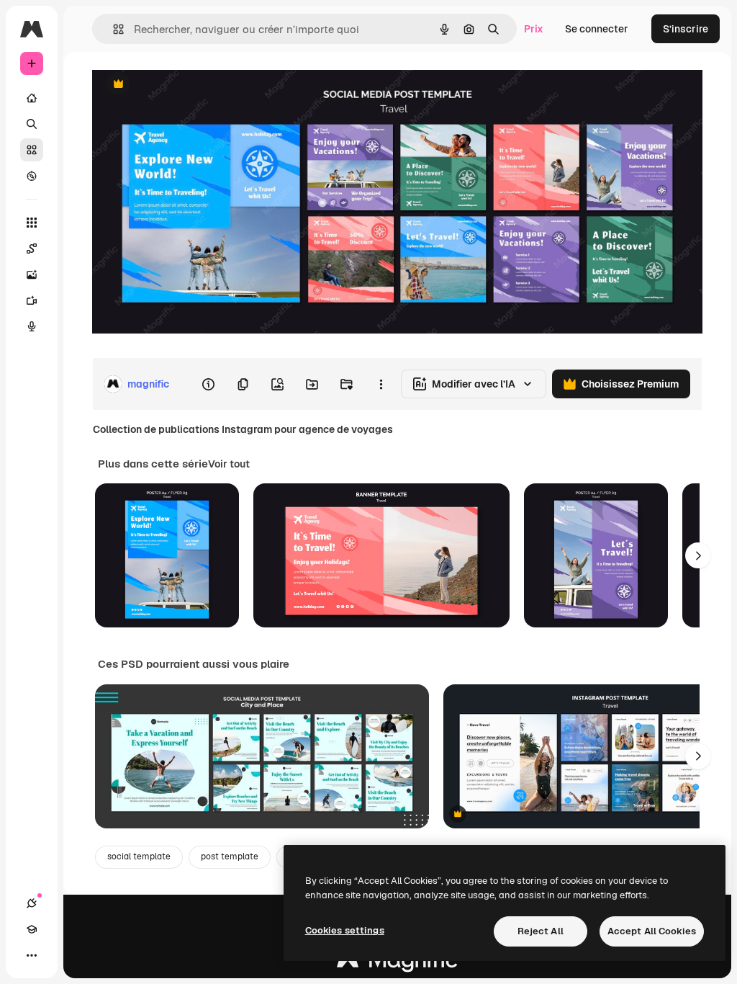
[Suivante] (698, 555)
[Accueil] (31, 97)
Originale (187, 84)
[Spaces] (31, 248)
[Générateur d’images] (31, 274)
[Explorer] (31, 175)
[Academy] (31, 929)
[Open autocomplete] (112, 29)
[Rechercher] (31, 123)
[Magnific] (397, 963)
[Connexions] (31, 903)
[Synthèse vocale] (31, 326)
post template (229, 856)
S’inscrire (685, 28)
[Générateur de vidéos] (31, 300)
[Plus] (31, 955)
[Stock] (31, 149)
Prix (533, 28)
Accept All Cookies (651, 931)
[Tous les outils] (31, 222)
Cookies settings (344, 930)
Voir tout (229, 463)
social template (139, 856)
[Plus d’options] (380, 384)
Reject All (540, 931)
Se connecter (596, 28)
